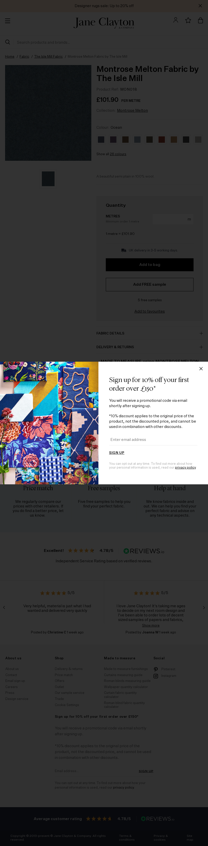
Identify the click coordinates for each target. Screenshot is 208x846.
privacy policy (185, 467)
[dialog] (104, 423)
